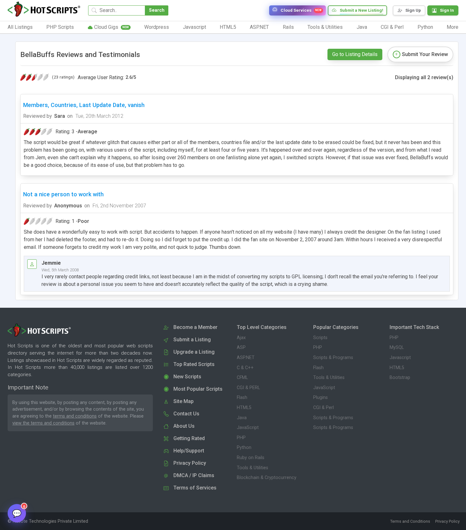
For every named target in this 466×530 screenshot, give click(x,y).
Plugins (320, 397)
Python (244, 447)
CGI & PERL (248, 387)
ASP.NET (246, 357)
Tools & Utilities (252, 467)
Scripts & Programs (333, 357)
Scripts (320, 337)
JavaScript (248, 427)
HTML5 (244, 407)
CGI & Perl (323, 407)
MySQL (397, 347)
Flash (242, 397)
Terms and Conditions (410, 521)
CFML (242, 377)
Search (157, 10)
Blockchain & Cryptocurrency (266, 477)
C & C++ (245, 367)
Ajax (241, 337)
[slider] (34, 77)
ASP (241, 347)
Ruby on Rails (250, 457)
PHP (241, 437)
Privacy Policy (447, 521)
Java (242, 417)
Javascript (400, 357)
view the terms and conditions (43, 423)
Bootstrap (400, 377)
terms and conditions (75, 416)
